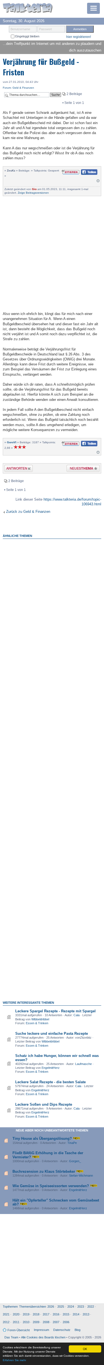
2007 (56, 1322)
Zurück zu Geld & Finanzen (28, 511)
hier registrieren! (78, 37)
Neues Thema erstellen (81, 469)
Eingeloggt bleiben (26, 36)
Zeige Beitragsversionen (33, 192)
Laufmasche (83, 1064)
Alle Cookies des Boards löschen (43, 1337)
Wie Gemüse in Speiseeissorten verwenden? (50, 1186)
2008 (46, 1322)
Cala (76, 1015)
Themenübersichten (32, 1306)
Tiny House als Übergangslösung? (42, 1138)
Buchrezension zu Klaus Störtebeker (43, 1171)
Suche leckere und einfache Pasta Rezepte (51, 1033)
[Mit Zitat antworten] (71, 171)
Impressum (41, 1329)
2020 (16, 1314)
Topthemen (10, 1306)
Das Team (11, 1337)
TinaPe (72, 1142)
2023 (80, 1306)
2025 (60, 1306)
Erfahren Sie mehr (14, 1360)
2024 (70, 1306)
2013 (86, 1314)
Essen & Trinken (37, 1023)
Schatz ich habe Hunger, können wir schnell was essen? (57, 1058)
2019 (26, 1314)
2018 (36, 1314)
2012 (6, 1322)
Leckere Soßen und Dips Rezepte (43, 1104)
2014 (76, 1314)
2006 (66, 1322)
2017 (46, 1314)
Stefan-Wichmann (81, 1175)
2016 (56, 1314)
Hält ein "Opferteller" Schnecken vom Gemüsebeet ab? (55, 1202)
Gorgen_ (75, 1161)
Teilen (84, 173)
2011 (16, 1322)
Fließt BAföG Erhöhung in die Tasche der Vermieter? (47, 1155)
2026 (50, 1306)
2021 (6, 1314)
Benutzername (20, 29)
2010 (26, 1322)
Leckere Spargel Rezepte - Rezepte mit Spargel (55, 1011)
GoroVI (11, 442)
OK (85, 1349)
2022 (90, 1306)
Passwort (45, 29)
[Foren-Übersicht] (27, 8)
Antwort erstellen (15, 469)
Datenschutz (61, 1329)
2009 (36, 1322)
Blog (77, 1329)
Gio (34, 189)
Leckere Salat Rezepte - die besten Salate (50, 1082)
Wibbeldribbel (40, 1019)
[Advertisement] (52, 253)
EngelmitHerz (51, 1067)
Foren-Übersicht (18, 1330)
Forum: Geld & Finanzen (18, 87)
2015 (66, 1314)
